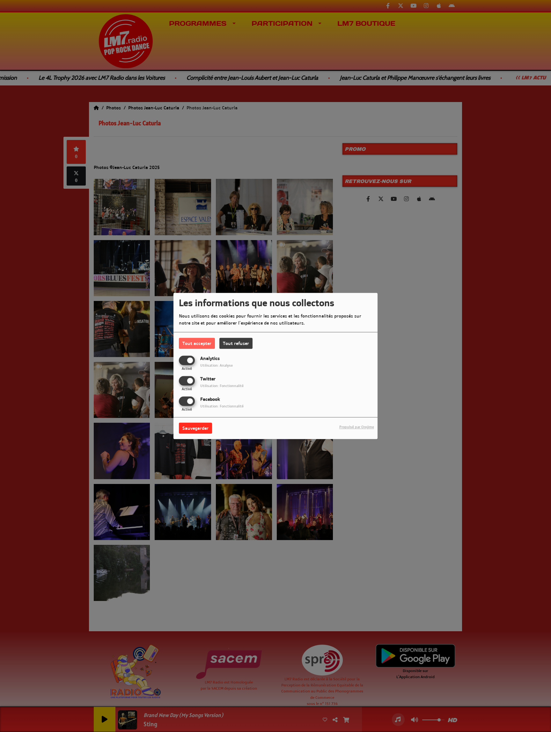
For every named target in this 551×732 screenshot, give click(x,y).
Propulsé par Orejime (356, 427)
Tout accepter (196, 343)
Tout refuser (236, 343)
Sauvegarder (195, 428)
